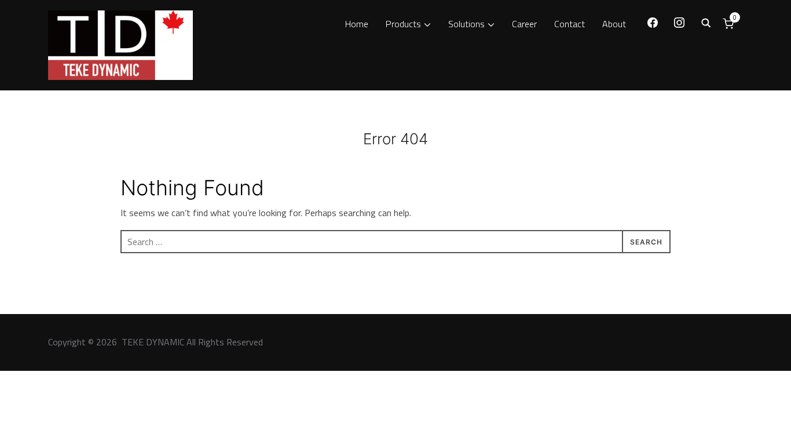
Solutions (466, 24)
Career (524, 24)
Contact (569, 24)
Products (403, 24)
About (614, 24)
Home (356, 24)
